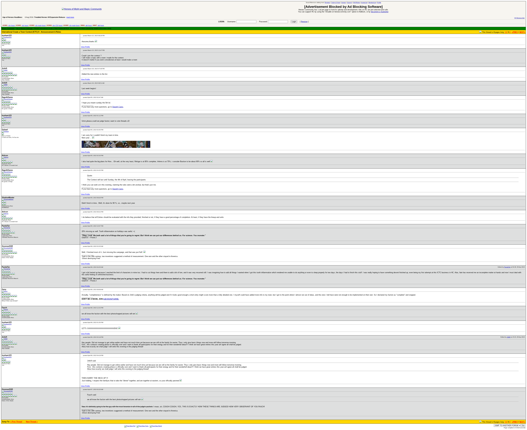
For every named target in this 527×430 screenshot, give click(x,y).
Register (304, 22)
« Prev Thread (16, 422)
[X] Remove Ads (519, 18)
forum (13, 25)
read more (70, 17)
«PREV (515, 32)
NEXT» (522, 32)
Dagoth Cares (117, 107)
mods (39, 25)
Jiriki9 (508, 337)
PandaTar (507, 267)
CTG (56, 25)
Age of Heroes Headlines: (12, 17)
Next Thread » (32, 422)
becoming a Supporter (379, 12)
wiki (87, 25)
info (9, 25)
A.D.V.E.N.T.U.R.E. (111, 299)
